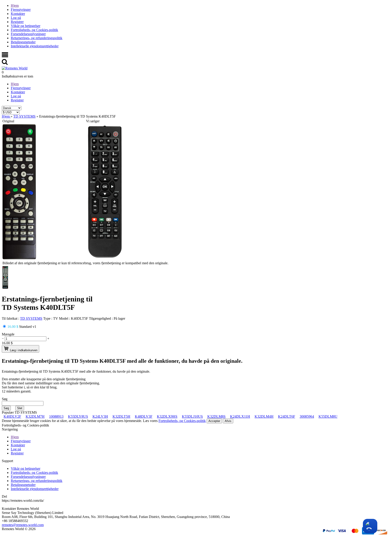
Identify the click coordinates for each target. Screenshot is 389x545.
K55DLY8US (78, 416)
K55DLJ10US (192, 416)
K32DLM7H (35, 416)
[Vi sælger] (105, 258)
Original (8, 121)
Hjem (15, 5)
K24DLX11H (240, 416)
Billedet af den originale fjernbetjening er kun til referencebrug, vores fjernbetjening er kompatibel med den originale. (85, 263)
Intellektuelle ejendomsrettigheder (35, 46)
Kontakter (18, 14)
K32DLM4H (264, 416)
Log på (16, 18)
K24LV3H (100, 416)
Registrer (17, 22)
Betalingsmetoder (23, 42)
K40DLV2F (12, 416)
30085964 (307, 416)
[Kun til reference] (19, 258)
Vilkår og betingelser (25, 26)
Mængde (8, 334)
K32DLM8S (216, 416)
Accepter (214, 421)
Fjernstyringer (21, 9)
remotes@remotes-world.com (23, 525)
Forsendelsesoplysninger (28, 34)
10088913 (56, 416)
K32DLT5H (121, 416)
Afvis (228, 421)
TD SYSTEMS (31, 318)
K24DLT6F (286, 416)
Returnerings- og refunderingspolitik (36, 38)
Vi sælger (93, 121)
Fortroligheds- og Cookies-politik (34, 30)
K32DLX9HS (167, 416)
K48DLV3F (143, 416)
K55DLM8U (328, 416)
